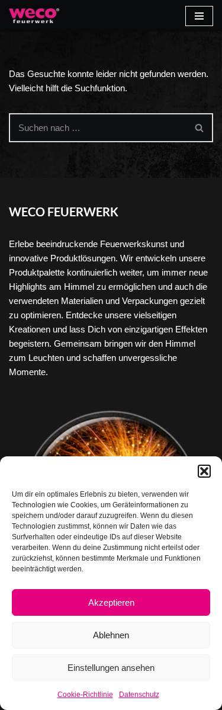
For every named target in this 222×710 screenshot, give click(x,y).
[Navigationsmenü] (199, 16)
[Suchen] (199, 127)
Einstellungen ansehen (111, 668)
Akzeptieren (111, 602)
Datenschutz (139, 694)
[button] (204, 471)
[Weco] (34, 15)
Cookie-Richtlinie (85, 694)
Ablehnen (111, 635)
